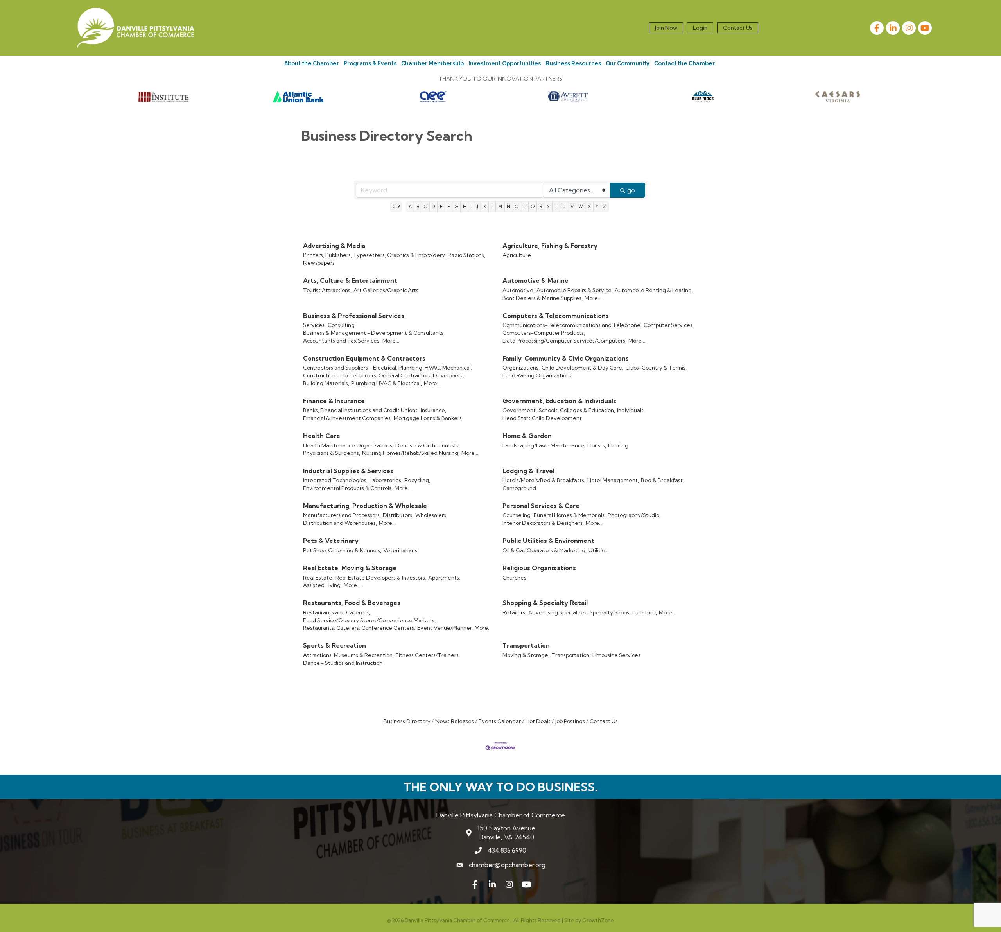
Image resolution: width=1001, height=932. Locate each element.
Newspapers (319, 263)
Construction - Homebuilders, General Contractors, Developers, (383, 375)
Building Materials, (326, 383)
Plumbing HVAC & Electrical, (386, 383)
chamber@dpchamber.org (507, 865)
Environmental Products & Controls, (348, 488)
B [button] (417, 206)
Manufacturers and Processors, (342, 515)
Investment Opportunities (504, 63)
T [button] (555, 206)
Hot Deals (538, 721)
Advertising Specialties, (558, 612)
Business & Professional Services (353, 316)
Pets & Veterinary (331, 540)
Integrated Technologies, (335, 480)
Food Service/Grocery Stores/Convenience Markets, (369, 620)
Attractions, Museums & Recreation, (348, 655)
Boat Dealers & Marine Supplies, (542, 298)
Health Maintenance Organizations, (348, 445)
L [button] (492, 206)
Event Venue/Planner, (445, 628)
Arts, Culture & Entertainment (350, 280)
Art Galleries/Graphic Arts (385, 290)
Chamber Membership (432, 63)
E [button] (441, 206)
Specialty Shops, (610, 612)
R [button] (540, 206)
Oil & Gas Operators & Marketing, (544, 550)
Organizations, (521, 368)
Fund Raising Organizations (537, 375)
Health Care (321, 436)
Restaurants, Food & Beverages (351, 603)
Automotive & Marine (535, 280)
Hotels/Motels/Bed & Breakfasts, (543, 480)
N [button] (508, 206)
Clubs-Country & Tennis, (656, 368)
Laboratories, (386, 480)
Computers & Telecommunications (555, 316)
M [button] (500, 206)
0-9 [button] (396, 206)
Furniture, (644, 612)
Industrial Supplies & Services (348, 471)
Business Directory (407, 721)
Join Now (666, 27)
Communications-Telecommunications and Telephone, (572, 325)
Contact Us (737, 27)
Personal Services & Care (540, 506)
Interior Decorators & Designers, (543, 523)
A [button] (410, 206)
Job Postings (570, 721)
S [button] (548, 206)
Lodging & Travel (528, 471)
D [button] (433, 206)
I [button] (471, 206)
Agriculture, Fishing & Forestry (549, 246)
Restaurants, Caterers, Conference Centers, (359, 628)
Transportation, (570, 655)
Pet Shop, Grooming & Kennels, (342, 550)
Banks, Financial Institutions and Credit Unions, (361, 410)
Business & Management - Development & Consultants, (374, 333)
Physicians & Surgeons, (331, 453)
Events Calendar (500, 721)
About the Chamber (311, 63)
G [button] (456, 206)
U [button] (564, 206)
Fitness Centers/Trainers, (428, 655)
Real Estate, (318, 578)
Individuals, (631, 410)
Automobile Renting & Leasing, (654, 290)
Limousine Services (616, 655)
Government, (519, 410)
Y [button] (597, 206)
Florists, (596, 445)
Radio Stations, (466, 255)
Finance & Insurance (334, 401)
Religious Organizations (539, 568)
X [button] (589, 206)
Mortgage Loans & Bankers (428, 418)
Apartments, (444, 578)
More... (593, 298)
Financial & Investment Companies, (347, 418)
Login (700, 27)
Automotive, (518, 290)
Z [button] (604, 206)
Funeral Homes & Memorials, (570, 515)
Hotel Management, (613, 480)
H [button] (464, 206)
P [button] (525, 206)
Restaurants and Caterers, (336, 612)
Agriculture (516, 255)
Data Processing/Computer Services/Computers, (564, 341)
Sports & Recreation (334, 645)
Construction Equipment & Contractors (364, 358)
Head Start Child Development (542, 418)
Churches (514, 578)
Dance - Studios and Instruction (342, 663)
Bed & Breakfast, (662, 480)
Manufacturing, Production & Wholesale (365, 506)
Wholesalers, (431, 515)
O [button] (516, 206)
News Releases (454, 721)
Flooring (618, 445)
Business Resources (573, 63)
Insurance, (433, 410)
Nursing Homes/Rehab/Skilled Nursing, (410, 453)
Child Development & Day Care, (582, 368)
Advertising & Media (334, 246)
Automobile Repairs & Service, (574, 290)
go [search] (631, 190)
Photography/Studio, (634, 515)
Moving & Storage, (525, 655)
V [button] (572, 206)
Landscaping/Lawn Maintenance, (543, 445)
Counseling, (517, 515)
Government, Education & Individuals (559, 401)
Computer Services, (669, 325)
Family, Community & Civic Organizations (565, 358)
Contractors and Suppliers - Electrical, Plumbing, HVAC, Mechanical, (387, 368)
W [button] (580, 206)
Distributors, (398, 515)
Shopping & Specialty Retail (545, 603)
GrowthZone (598, 920)
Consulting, (342, 325)
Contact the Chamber (684, 63)
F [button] (448, 206)
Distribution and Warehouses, (340, 523)
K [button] (484, 206)
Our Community (627, 63)
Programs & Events (370, 63)
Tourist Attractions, (327, 290)
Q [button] (533, 206)
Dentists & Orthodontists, (427, 445)
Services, (314, 325)
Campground (519, 488)
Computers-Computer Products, (543, 333)
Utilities (598, 550)
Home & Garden (527, 436)
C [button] (425, 206)
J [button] (477, 206)
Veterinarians (400, 550)
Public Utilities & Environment (548, 540)
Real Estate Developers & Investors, (380, 578)
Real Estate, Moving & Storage (349, 568)
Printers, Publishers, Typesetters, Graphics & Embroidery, (374, 255)
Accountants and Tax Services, (341, 341)
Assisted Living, (322, 585)
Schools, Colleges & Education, (577, 410)
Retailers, (514, 612)
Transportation (526, 645)
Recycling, (417, 480)
